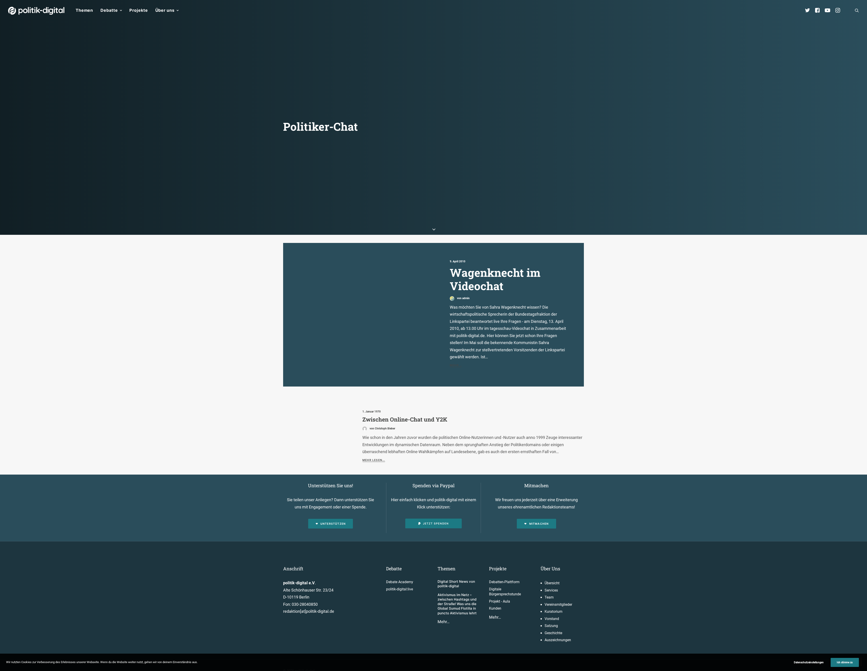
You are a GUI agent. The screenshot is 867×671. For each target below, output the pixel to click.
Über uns (165, 10)
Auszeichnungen (558, 640)
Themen (84, 10)
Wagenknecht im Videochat (495, 279)
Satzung (551, 626)
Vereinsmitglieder (558, 604)
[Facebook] (819, 10)
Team (549, 597)
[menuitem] (84, 10)
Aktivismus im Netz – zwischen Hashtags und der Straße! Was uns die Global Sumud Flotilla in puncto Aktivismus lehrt (457, 604)
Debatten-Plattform (504, 582)
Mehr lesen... (373, 460)
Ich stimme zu (845, 662)
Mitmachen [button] (539, 523)
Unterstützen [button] (333, 523)
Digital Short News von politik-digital (456, 583)
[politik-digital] (36, 11)
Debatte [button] (109, 10)
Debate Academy (399, 582)
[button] (857, 10)
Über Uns (550, 568)
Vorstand (552, 619)
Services (551, 590)
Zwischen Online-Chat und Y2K (404, 419)
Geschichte (553, 633)
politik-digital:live (399, 589)
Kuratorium (553, 611)
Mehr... (455, 365)
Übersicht (552, 583)
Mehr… (444, 621)
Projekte (138, 10)
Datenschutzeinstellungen (809, 662)
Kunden (495, 608)
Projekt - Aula (499, 601)
